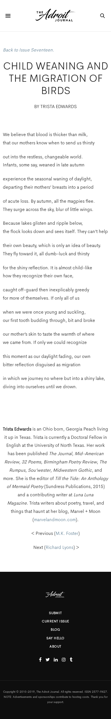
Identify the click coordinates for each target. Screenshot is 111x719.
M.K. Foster (67, 533)
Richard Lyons (59, 547)
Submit (55, 613)
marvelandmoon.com (55, 520)
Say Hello (55, 638)
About (55, 646)
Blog (55, 629)
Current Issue (55, 621)
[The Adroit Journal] (55, 15)
